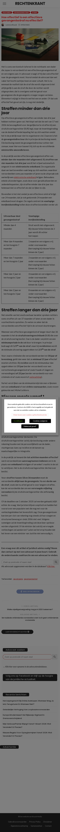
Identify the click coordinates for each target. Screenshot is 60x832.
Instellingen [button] (18, 421)
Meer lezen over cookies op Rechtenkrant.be (30, 415)
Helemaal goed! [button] (30, 426)
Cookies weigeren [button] (40, 421)
